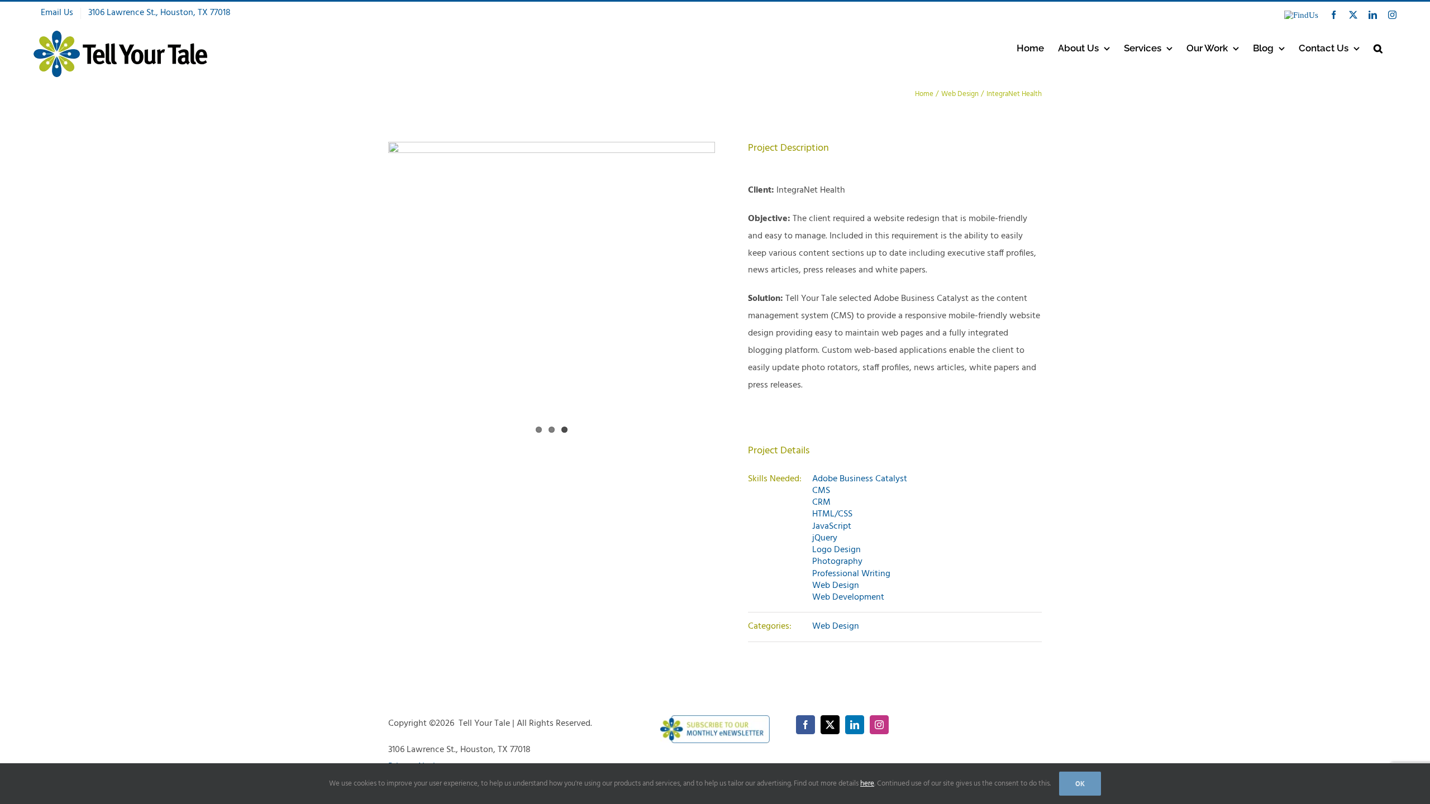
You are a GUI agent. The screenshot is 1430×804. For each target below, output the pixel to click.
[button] (1378, 48)
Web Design (835, 585)
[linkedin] (854, 724)
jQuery (824, 538)
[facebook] (805, 724)
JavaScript (831, 526)
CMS (821, 491)
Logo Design (836, 550)
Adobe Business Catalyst (859, 479)
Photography (837, 561)
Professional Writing (851, 574)
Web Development (848, 597)
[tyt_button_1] (715, 719)
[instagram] (879, 724)
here (867, 783)
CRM (821, 502)
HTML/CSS (832, 514)
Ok (1080, 783)
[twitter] (830, 724)
